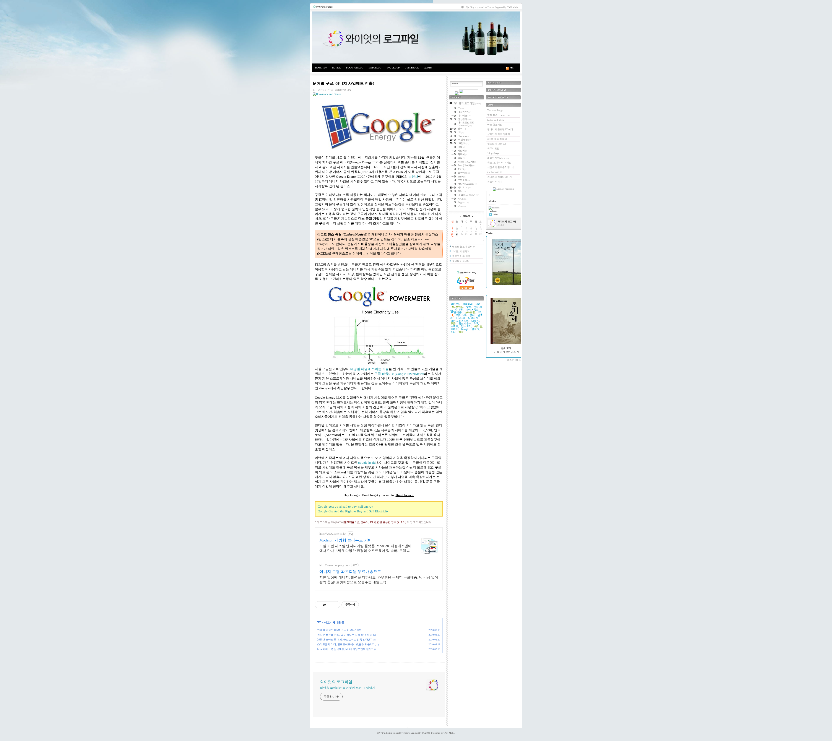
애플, (461, 331)
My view (492, 201)
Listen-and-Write (495, 120)
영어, (472, 315)
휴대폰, (459, 309)
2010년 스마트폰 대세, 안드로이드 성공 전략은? (344, 639)
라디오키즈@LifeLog (498, 158)
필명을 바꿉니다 (461, 261)
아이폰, (478, 326)
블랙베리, (467, 304)
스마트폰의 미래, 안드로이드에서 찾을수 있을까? (345, 644)
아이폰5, (455, 304)
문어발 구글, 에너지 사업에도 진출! (343, 83)
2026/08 (466, 216)
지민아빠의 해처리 (497, 139)
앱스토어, (466, 326)
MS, (476, 323)
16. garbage (493, 153)
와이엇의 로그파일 (416, 37)
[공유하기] (330, 604)
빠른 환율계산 (494, 124)
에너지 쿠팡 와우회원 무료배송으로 (350, 571)
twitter (495, 214)
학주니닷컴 (493, 148)
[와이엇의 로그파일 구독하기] (468, 94)
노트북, (454, 326)
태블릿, (475, 320)
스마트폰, (470, 312)
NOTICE (336, 68)
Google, (465, 329)
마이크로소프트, (459, 320)
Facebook (493, 211)
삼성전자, (473, 318)
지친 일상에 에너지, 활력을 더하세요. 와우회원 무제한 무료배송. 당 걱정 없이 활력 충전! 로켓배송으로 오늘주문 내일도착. (378, 579)
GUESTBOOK (412, 68)
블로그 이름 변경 (461, 256)
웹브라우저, (465, 323)
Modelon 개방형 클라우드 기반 (345, 540)
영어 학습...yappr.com (498, 115)
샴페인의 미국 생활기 (498, 134)
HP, (480, 312)
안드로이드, (457, 306)
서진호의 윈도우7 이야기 (500, 167)
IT (314, 89)
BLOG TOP (321, 68)
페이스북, (461, 315)
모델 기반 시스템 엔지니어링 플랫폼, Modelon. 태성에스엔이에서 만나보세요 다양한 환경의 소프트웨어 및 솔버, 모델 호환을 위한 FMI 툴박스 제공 (365, 548)
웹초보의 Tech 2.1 (496, 143)
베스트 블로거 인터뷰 (463, 246)
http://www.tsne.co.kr (332, 533)
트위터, (454, 329)
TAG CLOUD (393, 68)
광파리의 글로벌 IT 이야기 (501, 129)
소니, (453, 331)
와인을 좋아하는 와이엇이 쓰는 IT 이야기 (347, 687)
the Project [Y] (494, 172)
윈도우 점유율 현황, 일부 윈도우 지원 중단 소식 (344, 634)
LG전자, (461, 318)
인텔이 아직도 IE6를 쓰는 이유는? (336, 630)
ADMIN (428, 68)
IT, (452, 315)
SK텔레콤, (456, 312)
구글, (453, 323)
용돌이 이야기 (494, 181)
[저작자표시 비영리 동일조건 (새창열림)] (364, 604)
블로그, (475, 329)
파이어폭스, (472, 309)
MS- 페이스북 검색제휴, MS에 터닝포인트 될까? (344, 649)
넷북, (469, 306)
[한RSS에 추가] (456, 94)
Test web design (495, 110)
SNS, (478, 304)
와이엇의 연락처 (461, 251)
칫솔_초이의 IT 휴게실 (499, 162)
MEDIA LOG (375, 68)
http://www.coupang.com (334, 565)
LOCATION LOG (354, 68)
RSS (512, 68)
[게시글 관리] (335, 604)
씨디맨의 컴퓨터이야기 (499, 177)
